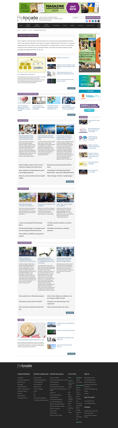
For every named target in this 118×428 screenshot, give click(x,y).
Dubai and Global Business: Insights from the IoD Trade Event (46, 137)
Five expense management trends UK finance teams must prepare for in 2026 (26, 137)
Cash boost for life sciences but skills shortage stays (52, 107)
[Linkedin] (93, 21)
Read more (40, 49)
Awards (72, 25)
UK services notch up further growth (66, 330)
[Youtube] (90, 21)
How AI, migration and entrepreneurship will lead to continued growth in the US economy (46, 260)
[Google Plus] (87, 21)
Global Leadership (37, 25)
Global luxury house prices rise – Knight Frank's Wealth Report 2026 (65, 73)
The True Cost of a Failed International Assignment (38, 107)
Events (65, 25)
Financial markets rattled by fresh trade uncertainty (65, 80)
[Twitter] (99, 21)
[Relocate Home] (28, 18)
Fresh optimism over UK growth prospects (31, 296)
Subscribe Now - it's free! (93, 17)
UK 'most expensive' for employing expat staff (31, 340)
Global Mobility (28, 25)
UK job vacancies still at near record (58, 307)
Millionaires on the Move (63, 57)
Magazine (80, 25)
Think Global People (99, 25)
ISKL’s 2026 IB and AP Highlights (26, 74)
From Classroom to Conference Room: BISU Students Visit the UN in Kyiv (27, 259)
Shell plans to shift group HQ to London (64, 205)
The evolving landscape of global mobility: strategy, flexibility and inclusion (64, 137)
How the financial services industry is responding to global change (24, 108)
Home (20, 25)
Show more (71, 88)
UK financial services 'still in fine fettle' (30, 301)
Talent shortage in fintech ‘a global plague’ (60, 176)
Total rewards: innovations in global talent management (68, 107)
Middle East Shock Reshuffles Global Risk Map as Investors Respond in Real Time (66, 66)
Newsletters (90, 25)
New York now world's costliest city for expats (26, 205)
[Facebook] (96, 21)
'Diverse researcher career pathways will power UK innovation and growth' (64, 259)
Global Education (46, 25)
